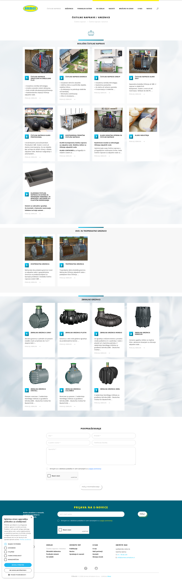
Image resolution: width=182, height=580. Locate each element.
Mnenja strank (98, 557)
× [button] (31, 517)
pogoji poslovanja (95, 469)
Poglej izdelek (31, 98)
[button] (18, 575)
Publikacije (73, 549)
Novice (149, 9)
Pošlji (142, 514)
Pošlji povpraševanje (91, 487)
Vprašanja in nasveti (76, 554)
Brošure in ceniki (126, 9)
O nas (140, 9)
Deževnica (69, 9)
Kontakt (95, 554)
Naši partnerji (97, 551)
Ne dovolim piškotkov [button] (17, 570)
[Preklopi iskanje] (157, 8)
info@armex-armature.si (126, 557)
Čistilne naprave (54, 9)
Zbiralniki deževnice (53, 551)
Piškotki (74, 576)
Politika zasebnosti (25, 539)
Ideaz (109, 576)
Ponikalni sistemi (84, 9)
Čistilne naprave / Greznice (56, 549)
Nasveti (112, 9)
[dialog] (18, 546)
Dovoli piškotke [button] (18, 565)
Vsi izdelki (100, 9)
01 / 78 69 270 (122, 555)
